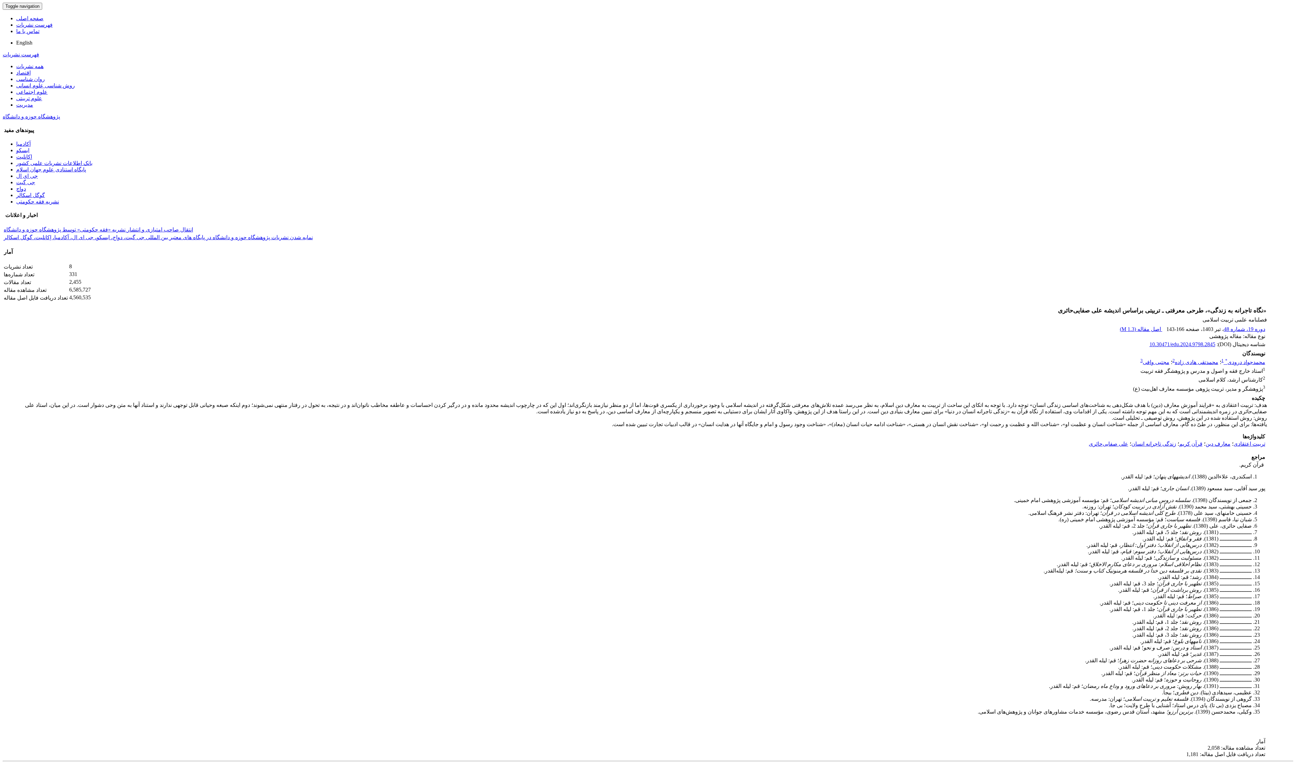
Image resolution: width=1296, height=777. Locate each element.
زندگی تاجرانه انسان (1153, 444)
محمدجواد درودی (1245, 362)
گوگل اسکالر (30, 195)
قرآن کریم (1191, 444)
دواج (21, 189)
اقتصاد (23, 73)
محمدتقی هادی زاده (1196, 362)
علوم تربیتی (29, 98)
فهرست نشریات (34, 25)
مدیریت (24, 105)
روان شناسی (30, 79)
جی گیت (25, 182)
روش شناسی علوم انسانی (45, 85)
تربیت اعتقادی (1249, 444)
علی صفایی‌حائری (1108, 444)
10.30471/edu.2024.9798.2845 (1182, 344)
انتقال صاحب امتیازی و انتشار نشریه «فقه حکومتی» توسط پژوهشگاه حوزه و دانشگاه (98, 229)
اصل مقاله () (1141, 329)
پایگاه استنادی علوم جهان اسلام (51, 169)
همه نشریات (30, 66)
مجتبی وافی (1156, 362)
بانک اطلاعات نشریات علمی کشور (54, 163)
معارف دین (1218, 444)
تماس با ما (27, 31)
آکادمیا (23, 144)
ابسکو (22, 150)
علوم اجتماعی (32, 92)
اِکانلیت (24, 157)
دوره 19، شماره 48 (1244, 329)
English (24, 43)
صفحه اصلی (30, 18)
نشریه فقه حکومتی (37, 201)
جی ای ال (27, 176)
